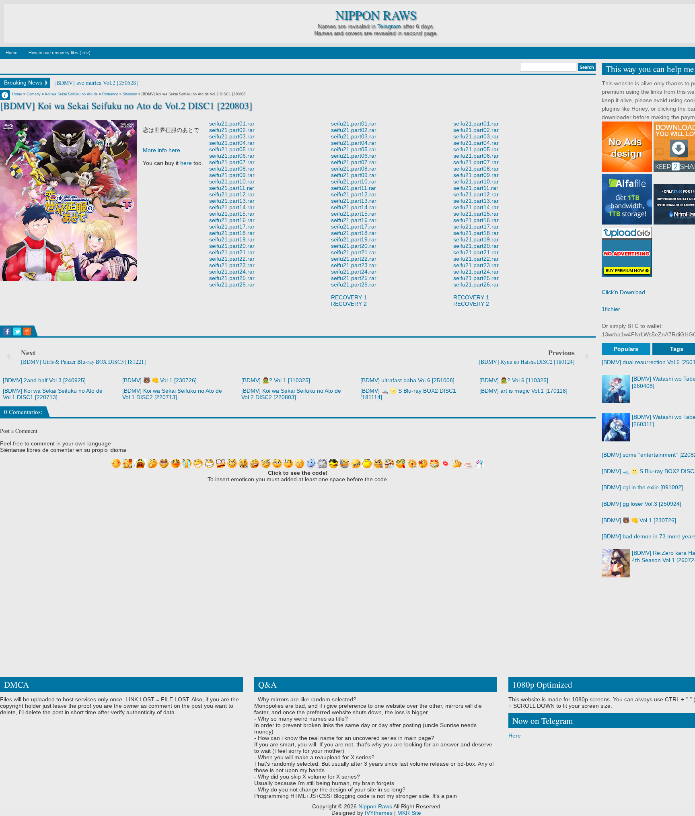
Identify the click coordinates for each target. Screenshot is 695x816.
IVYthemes (379, 813)
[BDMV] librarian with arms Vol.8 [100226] (105, 83)
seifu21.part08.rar (232, 168)
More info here (161, 150)
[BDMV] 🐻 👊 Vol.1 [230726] (159, 380)
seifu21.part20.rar (232, 246)
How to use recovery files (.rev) (59, 52)
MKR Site (409, 813)
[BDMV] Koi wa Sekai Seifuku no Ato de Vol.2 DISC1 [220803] (126, 105)
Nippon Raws (376, 15)
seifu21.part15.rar (232, 213)
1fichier (611, 309)
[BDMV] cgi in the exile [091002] (642, 487)
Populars (626, 349)
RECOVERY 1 (349, 297)
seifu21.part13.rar (232, 201)
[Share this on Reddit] (27, 332)
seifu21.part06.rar (232, 155)
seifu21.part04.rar (232, 143)
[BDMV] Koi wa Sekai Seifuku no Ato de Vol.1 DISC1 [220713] (53, 393)
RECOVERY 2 (349, 304)
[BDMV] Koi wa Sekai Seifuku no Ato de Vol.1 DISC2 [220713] (172, 393)
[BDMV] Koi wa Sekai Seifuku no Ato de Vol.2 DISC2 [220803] (291, 393)
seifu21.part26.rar (232, 284)
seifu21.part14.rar (232, 207)
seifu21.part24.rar (232, 271)
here (186, 163)
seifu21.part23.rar (232, 265)
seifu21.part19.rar (232, 239)
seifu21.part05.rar (232, 149)
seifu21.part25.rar (232, 278)
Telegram (389, 26)
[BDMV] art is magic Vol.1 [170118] (523, 390)
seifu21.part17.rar (232, 226)
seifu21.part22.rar (232, 259)
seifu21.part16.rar (232, 220)
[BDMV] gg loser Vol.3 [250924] (641, 504)
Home (11, 52)
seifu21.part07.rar (232, 162)
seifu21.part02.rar (232, 130)
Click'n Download (623, 292)
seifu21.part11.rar (231, 188)
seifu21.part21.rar (232, 252)
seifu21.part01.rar (232, 123)
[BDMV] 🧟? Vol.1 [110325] (275, 380)
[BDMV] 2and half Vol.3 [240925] (44, 380)
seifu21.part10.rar (232, 181)
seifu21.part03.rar (232, 136)
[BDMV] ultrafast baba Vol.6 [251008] (407, 380)
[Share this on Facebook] (7, 332)
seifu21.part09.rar (232, 175)
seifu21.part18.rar (232, 233)
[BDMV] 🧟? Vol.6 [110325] (513, 380)
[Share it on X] (17, 332)
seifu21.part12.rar (232, 194)
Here (514, 735)
